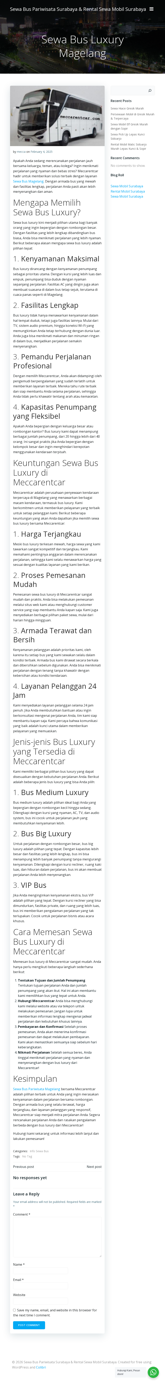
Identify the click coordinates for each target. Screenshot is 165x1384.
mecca (21, 152)
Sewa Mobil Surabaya (127, 186)
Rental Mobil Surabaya (128, 191)
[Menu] (151, 9)
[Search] (150, 90)
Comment (21, 1214)
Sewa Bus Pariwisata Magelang (36, 1089)
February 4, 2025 (42, 152)
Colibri (41, 1367)
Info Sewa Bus (39, 1151)
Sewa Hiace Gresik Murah (127, 108)
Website (19, 1295)
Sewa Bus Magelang (28, 181)
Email (18, 1280)
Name (19, 1264)
